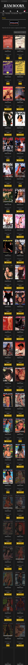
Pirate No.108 (8, 230)
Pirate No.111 (8, 281)
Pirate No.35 (8, 587)
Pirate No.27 (8, 485)
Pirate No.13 (8, 306)
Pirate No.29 (8, 511)
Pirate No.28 (20, 485)
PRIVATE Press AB (8, 54)
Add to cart (8, 109)
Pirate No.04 (8, 76)
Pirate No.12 (20, 281)
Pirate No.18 (20, 357)
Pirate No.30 (20, 511)
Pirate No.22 (20, 408)
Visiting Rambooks (4, 1)
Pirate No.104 (8, 179)
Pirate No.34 (20, 562)
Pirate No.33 (8, 562)
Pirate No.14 (20, 306)
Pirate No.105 (20, 179)
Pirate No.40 (20, 638)
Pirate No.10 (8, 127)
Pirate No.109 (20, 230)
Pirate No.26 (20, 459)
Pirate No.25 (8, 459)
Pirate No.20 (20, 383)
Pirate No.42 (20, 664)
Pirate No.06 (8, 102)
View (8, 58)
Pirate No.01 (8, 51)
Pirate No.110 (20, 255)
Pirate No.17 (8, 357)
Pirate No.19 (8, 383)
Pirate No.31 (8, 536)
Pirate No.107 (20, 204)
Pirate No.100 (20, 127)
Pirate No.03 (20, 51)
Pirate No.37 (8, 613)
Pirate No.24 (20, 434)
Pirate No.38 (20, 613)
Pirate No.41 (8, 664)
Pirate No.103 (20, 153)
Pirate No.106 (8, 204)
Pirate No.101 (8, 153)
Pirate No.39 (8, 638)
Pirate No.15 (8, 332)
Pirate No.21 (8, 408)
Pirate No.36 (20, 587)
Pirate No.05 (20, 76)
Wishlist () (25, 1)
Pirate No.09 (20, 102)
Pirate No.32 (20, 536)
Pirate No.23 (8, 434)
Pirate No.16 (20, 332)
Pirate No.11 (8, 255)
